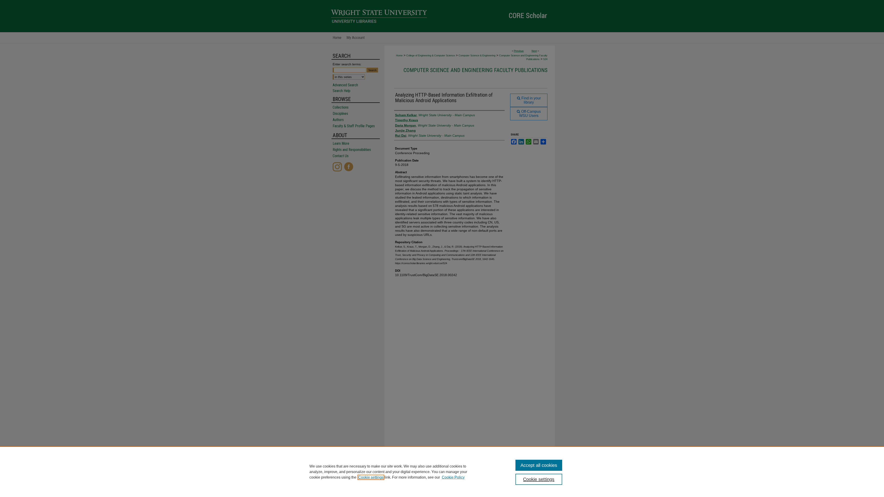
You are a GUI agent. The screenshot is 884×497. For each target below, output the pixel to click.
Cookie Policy (453, 477)
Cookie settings (371, 477)
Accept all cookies (539, 465)
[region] (442, 471)
